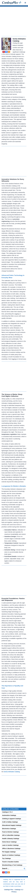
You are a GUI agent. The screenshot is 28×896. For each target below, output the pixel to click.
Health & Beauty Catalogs (10, 838)
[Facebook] (6, 52)
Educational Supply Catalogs (11, 825)
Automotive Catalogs (9, 815)
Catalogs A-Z (19, 889)
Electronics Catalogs (9, 828)
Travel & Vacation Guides (10, 862)
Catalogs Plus (8, 889)
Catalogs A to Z (7, 812)
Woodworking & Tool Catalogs (12, 865)
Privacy (14, 892)
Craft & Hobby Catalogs (10, 822)
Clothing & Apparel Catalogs (11, 818)
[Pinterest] (3, 52)
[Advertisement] (14, 22)
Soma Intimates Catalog (19, 40)
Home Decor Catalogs (9, 842)
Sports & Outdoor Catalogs (11, 855)
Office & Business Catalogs (11, 848)
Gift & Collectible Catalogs (11, 835)
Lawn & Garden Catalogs (10, 845)
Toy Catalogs (6, 858)
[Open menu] (25, 3)
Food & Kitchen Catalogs (10, 832)
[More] (9, 52)
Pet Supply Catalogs (9, 852)
